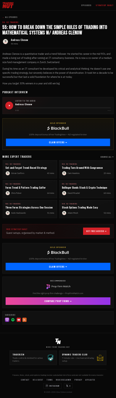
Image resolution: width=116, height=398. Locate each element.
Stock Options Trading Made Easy (80, 207)
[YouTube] (19, 320)
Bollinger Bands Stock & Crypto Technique (84, 187)
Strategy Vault (105, 5)
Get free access (95, 231)
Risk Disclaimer (63, 380)
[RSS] (24, 320)
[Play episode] (9, 105)
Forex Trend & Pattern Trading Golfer (25, 187)
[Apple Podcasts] (7, 320)
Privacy (78, 380)
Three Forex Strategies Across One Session (29, 207)
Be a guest (38, 380)
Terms (50, 380)
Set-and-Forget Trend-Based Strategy (26, 167)
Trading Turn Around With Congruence (82, 167)
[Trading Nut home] (8, 5)
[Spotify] (13, 320)
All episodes (9, 17)
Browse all (106, 157)
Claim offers (56, 142)
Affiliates (90, 380)
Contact (25, 380)
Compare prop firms (56, 301)
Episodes (86, 5)
